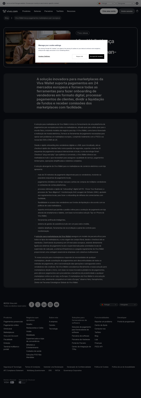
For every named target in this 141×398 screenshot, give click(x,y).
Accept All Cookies (96, 56)
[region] (71, 51)
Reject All (79, 56)
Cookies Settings (44, 56)
